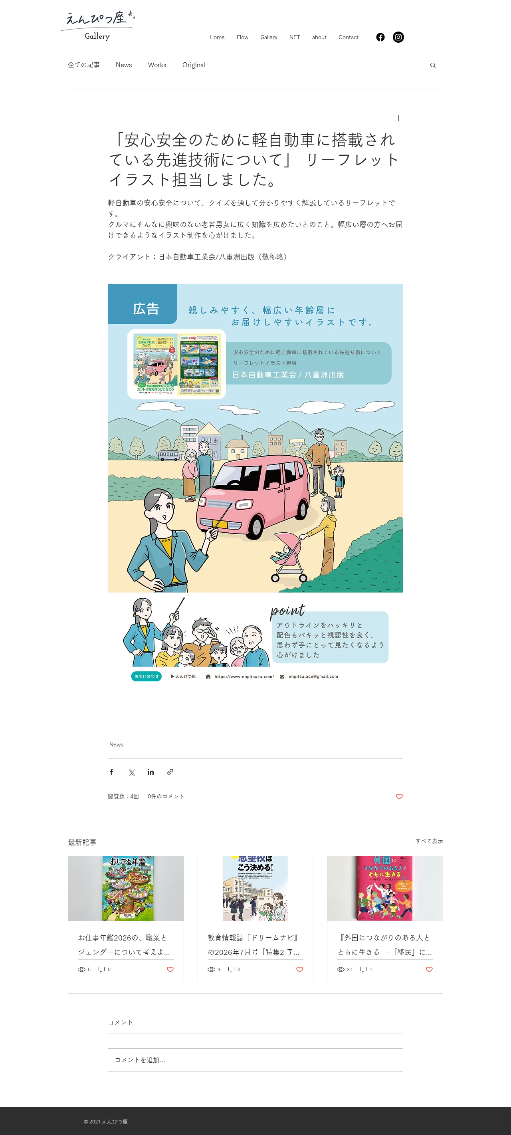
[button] (433, 65)
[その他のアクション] (398, 118)
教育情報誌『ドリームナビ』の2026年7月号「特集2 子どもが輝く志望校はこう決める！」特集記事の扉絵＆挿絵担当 (254, 946)
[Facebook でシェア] (111, 772)
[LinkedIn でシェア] (150, 772)
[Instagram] (398, 37)
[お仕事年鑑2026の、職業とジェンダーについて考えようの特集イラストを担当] (126, 888)
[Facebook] (380, 37)
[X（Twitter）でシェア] (131, 772)
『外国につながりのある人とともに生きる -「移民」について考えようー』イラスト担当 (383, 946)
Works (157, 65)
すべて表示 (429, 841)
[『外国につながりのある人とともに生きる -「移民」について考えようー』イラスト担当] (385, 888)
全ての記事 (84, 65)
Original (193, 65)
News (124, 65)
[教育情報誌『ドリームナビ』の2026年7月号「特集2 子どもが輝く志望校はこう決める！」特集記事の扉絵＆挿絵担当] (255, 888)
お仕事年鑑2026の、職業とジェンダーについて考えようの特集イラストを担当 (124, 946)
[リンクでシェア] (170, 772)
